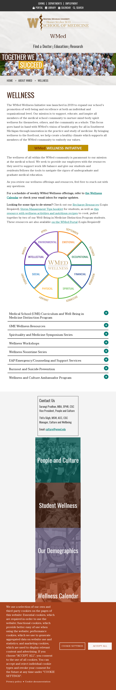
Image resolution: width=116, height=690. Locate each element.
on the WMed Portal (65, 222)
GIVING (41, 3)
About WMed (25, 80)
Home (10, 80)
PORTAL (39, 7)
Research (76, 46)
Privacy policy (14, 682)
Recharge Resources (86, 204)
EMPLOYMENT (71, 3)
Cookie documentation (37, 682)
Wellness (43, 80)
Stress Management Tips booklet (41, 209)
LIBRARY (52, 7)
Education (61, 46)
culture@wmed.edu (56, 429)
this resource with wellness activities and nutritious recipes (53, 211)
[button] (58, 316)
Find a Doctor (42, 46)
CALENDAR (66, 7)
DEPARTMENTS (55, 3)
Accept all (100, 646)
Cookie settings (72, 646)
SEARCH (80, 7)
